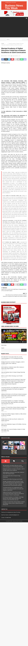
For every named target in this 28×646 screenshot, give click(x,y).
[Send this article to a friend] (15, 59)
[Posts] (5, 461)
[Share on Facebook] (2, 59)
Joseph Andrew (15, 55)
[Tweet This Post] (6, 59)
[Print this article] (18, 59)
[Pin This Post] (12, 59)
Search (2, 348)
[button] (26, 18)
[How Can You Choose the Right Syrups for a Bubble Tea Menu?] (16, 448)
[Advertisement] (14, 28)
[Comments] (22, 461)
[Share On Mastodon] (25, 59)
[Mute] (23, 342)
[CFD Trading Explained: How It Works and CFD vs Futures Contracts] (5, 443)
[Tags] (14, 461)
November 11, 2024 (6, 55)
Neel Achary (3, 345)
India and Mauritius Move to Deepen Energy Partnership (13, 372)
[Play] (3, 342)
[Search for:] (14, 39)
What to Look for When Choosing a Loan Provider (11, 375)
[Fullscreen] (25, 342)
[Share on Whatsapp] (21, 59)
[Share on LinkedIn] (9, 59)
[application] (14, 336)
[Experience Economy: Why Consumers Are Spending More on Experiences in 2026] (16, 443)
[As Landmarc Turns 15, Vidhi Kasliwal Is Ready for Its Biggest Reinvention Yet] (13, 452)
